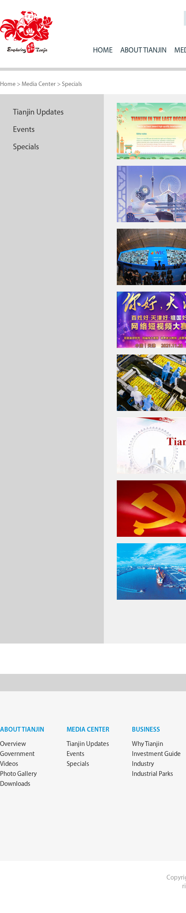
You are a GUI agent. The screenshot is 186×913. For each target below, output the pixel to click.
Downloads (15, 784)
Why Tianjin (147, 744)
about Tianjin (22, 730)
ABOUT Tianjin (143, 50)
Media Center (88, 730)
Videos (9, 764)
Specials (72, 84)
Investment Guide (156, 754)
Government (17, 754)
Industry (143, 764)
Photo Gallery (18, 774)
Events (24, 130)
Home (102, 50)
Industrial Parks (152, 774)
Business (146, 730)
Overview (13, 744)
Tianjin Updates (38, 113)
